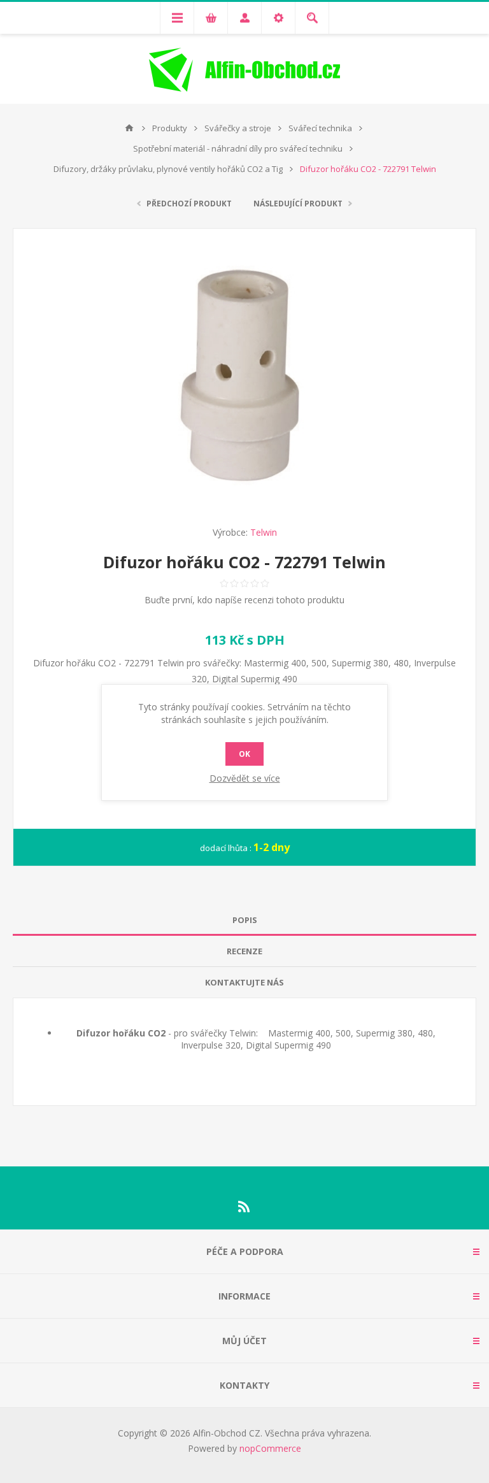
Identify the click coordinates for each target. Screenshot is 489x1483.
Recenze (244, 951)
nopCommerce (270, 1448)
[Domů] (129, 128)
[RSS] (244, 1206)
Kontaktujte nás (244, 982)
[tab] (244, 920)
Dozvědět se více (244, 778)
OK (244, 754)
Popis (244, 920)
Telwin (263, 532)
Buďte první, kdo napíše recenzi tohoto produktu (244, 600)
